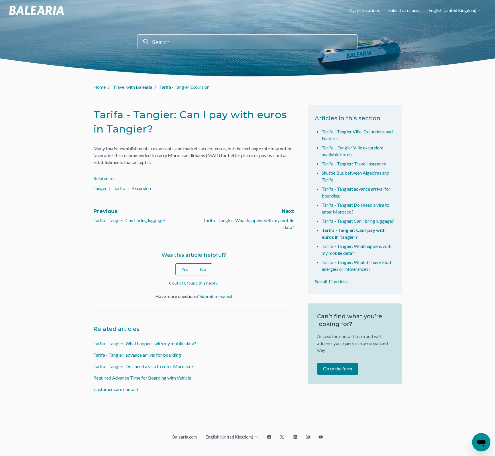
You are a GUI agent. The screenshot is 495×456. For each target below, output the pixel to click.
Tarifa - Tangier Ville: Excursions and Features (357, 135)
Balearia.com (184, 436)
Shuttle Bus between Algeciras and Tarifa (355, 176)
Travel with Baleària (132, 87)
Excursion (141, 188)
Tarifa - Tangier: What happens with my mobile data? (144, 343)
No (203, 269)
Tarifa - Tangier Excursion (184, 87)
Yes (184, 269)
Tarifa (119, 188)
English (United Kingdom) (453, 10)
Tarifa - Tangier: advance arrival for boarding (137, 355)
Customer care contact (115, 389)
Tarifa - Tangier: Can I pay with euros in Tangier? (354, 233)
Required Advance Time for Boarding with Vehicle (142, 377)
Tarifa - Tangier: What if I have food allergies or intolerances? (356, 265)
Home (99, 87)
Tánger (100, 188)
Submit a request (404, 10)
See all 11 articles (332, 281)
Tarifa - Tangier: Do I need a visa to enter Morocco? (143, 366)
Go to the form (337, 368)
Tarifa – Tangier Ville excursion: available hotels (352, 151)
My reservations (364, 10)
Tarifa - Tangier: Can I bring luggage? (129, 220)
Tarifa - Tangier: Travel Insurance (354, 163)
